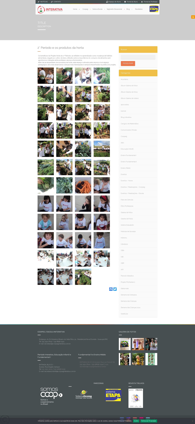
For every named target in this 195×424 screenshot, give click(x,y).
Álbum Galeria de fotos (129, 86)
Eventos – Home (127, 181)
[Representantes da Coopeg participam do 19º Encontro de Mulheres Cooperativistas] (139, 344)
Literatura (124, 244)
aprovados (125, 105)
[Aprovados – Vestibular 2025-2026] (151, 359)
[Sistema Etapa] (113, 395)
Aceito (136, 421)
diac (122, 143)
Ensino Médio (126, 168)
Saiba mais (125, 288)
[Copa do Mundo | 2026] (124, 344)
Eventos (124, 174)
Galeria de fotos (126, 212)
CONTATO (57, 2)
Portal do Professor (150, 2)
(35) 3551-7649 (85, 364)
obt (122, 269)
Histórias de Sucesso (128, 231)
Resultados (138, 9)
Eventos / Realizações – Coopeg (133, 187)
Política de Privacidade (148, 421)
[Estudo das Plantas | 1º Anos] (124, 359)
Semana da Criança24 (129, 295)
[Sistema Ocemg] (84, 394)
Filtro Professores (127, 206)
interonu (124, 238)
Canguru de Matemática (129, 124)
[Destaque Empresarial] (51, 396)
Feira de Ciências (127, 200)
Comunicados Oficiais (129, 130)
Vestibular (124, 314)
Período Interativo (127, 276)
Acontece (124, 79)
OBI (122, 257)
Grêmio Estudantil (127, 225)
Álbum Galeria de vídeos (130, 98)
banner (123, 111)
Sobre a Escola (97, 9)
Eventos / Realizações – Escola (132, 193)
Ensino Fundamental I (128, 155)
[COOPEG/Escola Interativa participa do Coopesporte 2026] (154, 344)
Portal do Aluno (132, 2)
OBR (122, 263)
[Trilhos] (135, 398)
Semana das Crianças (128, 301)
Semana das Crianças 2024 (130, 307)
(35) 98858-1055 (59, 369)
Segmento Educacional (114, 9)
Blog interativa (126, 117)
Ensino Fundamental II (129, 162)
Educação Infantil (127, 149)
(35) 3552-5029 (47, 369)
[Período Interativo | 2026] (138, 359)
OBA (122, 250)
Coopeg (85, 9)
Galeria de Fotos (127, 219)
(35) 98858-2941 (97, 364)
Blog (128, 9)
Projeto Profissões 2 (128, 282)
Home (75, 9)
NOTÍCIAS (44, 2)
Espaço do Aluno (115, 2)
